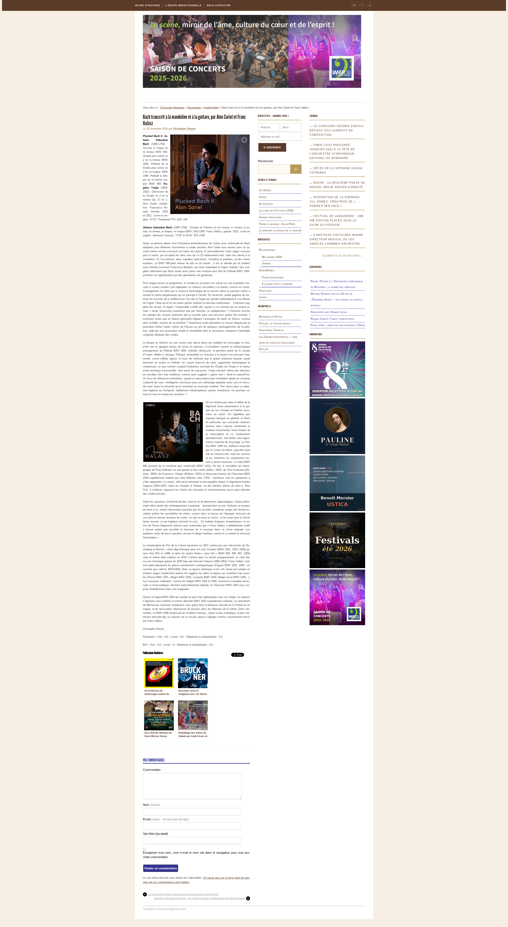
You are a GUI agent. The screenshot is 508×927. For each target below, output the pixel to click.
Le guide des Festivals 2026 (276, 210)
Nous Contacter (219, 5)
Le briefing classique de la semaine (280, 230)
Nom (151, 804)
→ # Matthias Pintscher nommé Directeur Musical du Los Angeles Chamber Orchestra (336, 239)
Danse (263, 197)
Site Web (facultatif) (155, 833)
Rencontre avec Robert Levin (329, 312)
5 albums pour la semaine (277, 283)
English (263, 349)
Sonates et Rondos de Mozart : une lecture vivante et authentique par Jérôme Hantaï (199, 898)
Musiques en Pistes (271, 316)
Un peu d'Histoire (147, 5)
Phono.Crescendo (273, 277)
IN (370, 5)
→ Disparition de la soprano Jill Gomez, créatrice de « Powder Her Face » (335, 201)
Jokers (266, 263)
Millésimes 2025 (272, 257)
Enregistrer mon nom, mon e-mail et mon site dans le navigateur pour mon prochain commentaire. (196, 855)
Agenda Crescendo (270, 217)
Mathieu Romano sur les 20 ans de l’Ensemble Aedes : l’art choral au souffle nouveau (337, 299)
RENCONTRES (316, 266)
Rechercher (265, 161)
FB (354, 5)
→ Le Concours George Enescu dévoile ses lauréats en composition (337, 130)
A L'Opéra (265, 190)
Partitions (265, 290)
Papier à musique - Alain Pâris (277, 224)
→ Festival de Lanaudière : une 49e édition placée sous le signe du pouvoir (337, 220)
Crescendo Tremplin (271, 330)
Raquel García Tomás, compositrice (332, 318)
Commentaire (152, 769)
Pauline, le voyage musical (275, 323)
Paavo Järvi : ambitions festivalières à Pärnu (338, 325)
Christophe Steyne (184, 128)
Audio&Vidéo (211, 107)
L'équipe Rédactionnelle (183, 5)
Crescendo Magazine (172, 107)
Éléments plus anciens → (343, 255)
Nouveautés (194, 107)
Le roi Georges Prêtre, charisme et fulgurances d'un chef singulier (183, 894)
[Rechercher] (295, 169)
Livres (263, 297)
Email (166, 819)
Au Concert (266, 203)
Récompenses (267, 249)
